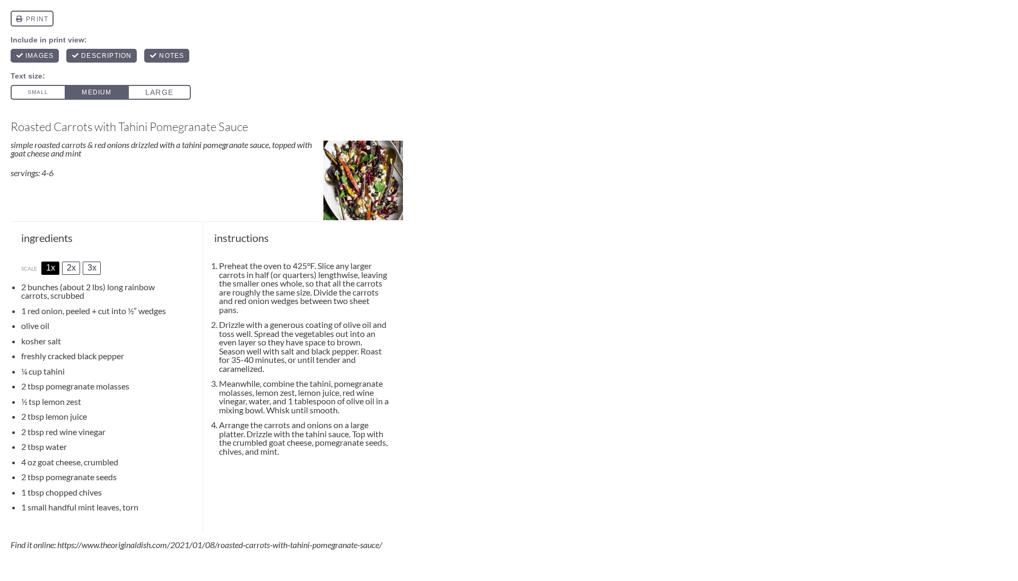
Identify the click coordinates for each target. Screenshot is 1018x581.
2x (71, 267)
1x (50, 267)
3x (91, 267)
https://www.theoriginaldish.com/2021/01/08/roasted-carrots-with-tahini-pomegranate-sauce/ (219, 545)
